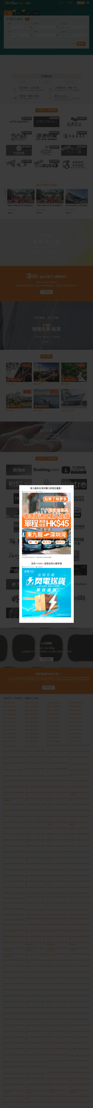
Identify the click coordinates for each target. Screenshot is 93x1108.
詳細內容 (24, 555)
